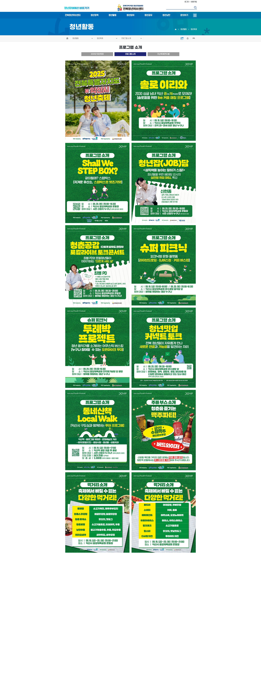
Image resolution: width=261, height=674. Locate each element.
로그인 (187, 2)
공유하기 (182, 38)
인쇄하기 (188, 38)
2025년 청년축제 (97, 54)
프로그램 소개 (126, 38)
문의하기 (184, 15)
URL (193, 38)
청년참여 (130, 15)
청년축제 (100, 38)
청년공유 (148, 15)
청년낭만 (166, 15)
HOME (67, 38)
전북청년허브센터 (72, 15)
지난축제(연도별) (163, 54)
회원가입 (194, 2)
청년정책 (94, 15)
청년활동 (112, 15)
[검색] (195, 7)
